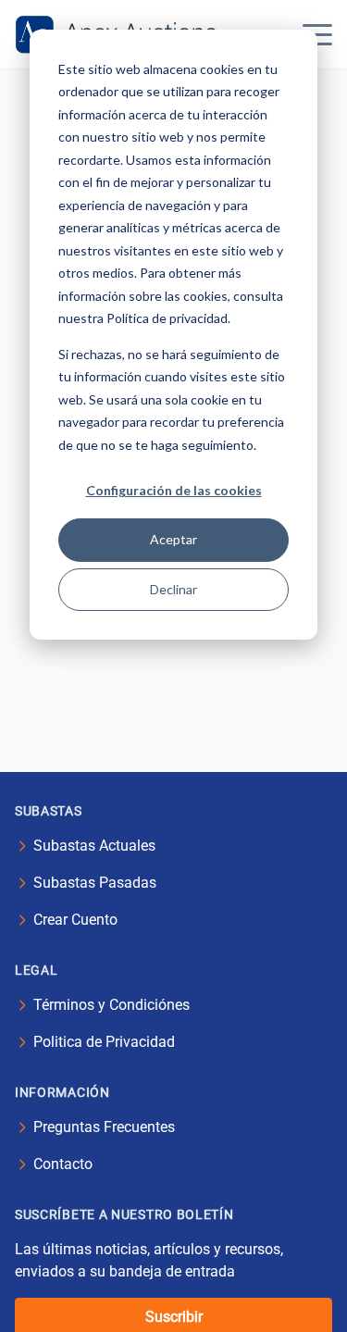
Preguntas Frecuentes (104, 1127)
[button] (317, 34)
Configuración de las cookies (174, 490)
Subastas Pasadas (94, 882)
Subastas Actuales (94, 845)
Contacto (63, 1164)
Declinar (173, 589)
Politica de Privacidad (104, 1042)
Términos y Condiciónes (111, 1005)
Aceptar (173, 539)
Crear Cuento (75, 919)
